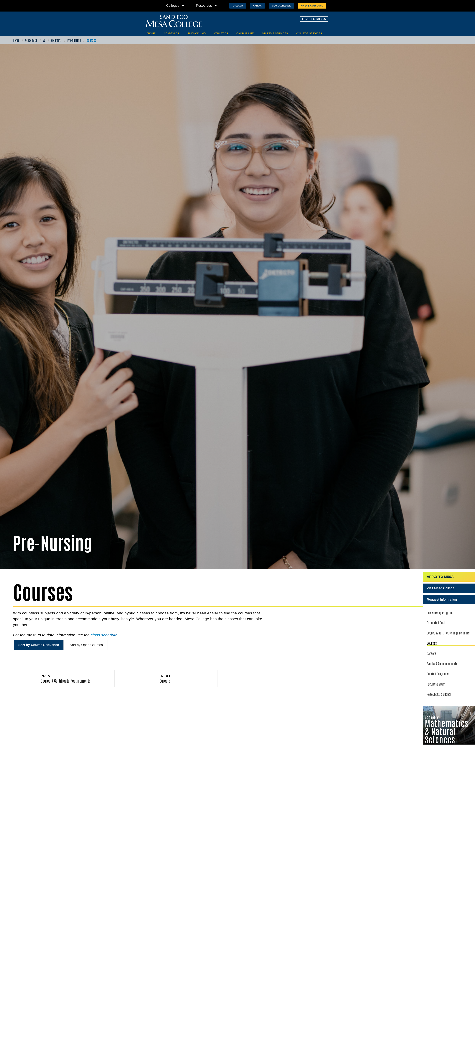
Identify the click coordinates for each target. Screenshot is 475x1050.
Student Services (275, 33)
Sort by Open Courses (86, 645)
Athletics (221, 33)
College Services (309, 33)
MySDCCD (238, 6)
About (151, 33)
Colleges (175, 5)
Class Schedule (281, 6)
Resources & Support (440, 694)
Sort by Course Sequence (38, 645)
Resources (207, 5)
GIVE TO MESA (314, 19)
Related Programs (438, 674)
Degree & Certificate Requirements (448, 633)
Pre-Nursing (74, 40)
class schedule (104, 635)
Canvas (257, 6)
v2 (44, 40)
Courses (432, 643)
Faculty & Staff (436, 684)
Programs (56, 40)
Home (16, 40)
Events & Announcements (442, 663)
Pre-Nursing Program (440, 613)
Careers (431, 653)
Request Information (442, 599)
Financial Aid (196, 33)
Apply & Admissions (312, 6)
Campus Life (245, 33)
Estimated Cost (436, 623)
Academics (171, 33)
